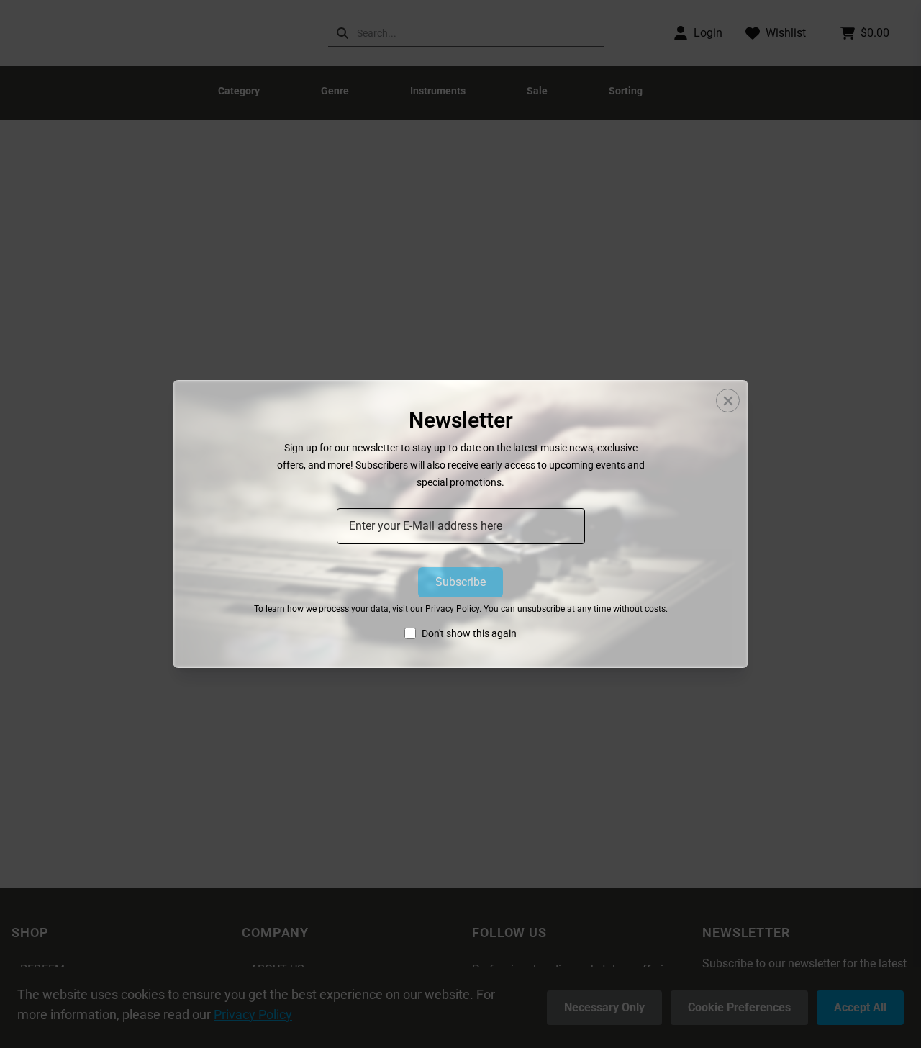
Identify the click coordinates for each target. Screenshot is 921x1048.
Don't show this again (469, 633)
